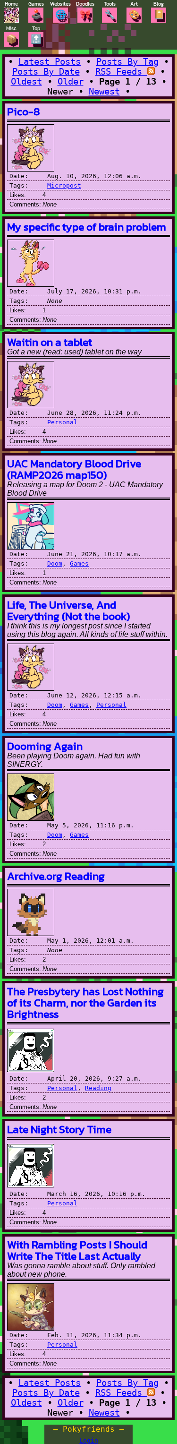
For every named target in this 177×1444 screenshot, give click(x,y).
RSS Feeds (121, 72)
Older (71, 81)
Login (88, 1440)
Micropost (64, 185)
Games (79, 563)
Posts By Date (46, 72)
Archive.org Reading (56, 876)
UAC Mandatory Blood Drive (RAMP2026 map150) (74, 469)
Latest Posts (49, 62)
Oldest (26, 81)
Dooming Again (45, 746)
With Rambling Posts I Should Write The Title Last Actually (77, 1250)
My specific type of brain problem (86, 226)
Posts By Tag (127, 62)
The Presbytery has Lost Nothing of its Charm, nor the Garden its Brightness (85, 1002)
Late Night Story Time (59, 1129)
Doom (54, 563)
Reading (98, 1088)
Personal (62, 422)
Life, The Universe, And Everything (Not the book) (68, 610)
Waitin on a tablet (49, 342)
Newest (104, 91)
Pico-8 (23, 111)
